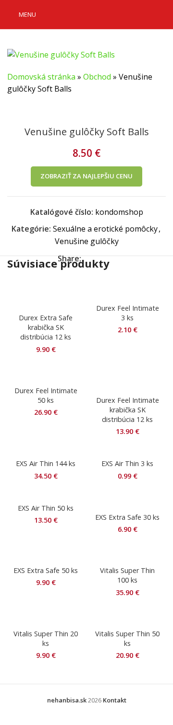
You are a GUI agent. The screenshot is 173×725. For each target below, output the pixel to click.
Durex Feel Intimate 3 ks (127, 313)
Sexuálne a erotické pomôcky (105, 228)
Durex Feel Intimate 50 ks (45, 395)
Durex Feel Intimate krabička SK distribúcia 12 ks (127, 410)
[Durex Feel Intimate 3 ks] (127, 290)
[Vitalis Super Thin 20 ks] (45, 615)
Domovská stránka (41, 76)
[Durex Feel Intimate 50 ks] (45, 372)
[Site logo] (89, 13)
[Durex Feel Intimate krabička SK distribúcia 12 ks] (127, 377)
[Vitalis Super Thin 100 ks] (127, 552)
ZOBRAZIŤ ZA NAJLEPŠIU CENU (86, 176)
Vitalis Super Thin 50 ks (127, 638)
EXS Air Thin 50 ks (46, 508)
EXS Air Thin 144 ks (45, 463)
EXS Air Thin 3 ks (127, 463)
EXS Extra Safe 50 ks (45, 570)
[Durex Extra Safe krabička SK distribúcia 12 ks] (45, 295)
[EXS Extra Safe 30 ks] (127, 499)
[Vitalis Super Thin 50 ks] (127, 615)
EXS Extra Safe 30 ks (127, 517)
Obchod (97, 76)
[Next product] (36, 111)
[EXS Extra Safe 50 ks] (45, 552)
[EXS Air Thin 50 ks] (45, 495)
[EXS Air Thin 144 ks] (45, 450)
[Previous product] (13, 111)
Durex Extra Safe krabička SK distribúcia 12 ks (46, 327)
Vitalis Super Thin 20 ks (45, 638)
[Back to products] (24, 111)
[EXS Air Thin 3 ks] (127, 450)
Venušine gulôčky (87, 241)
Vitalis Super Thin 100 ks (127, 575)
